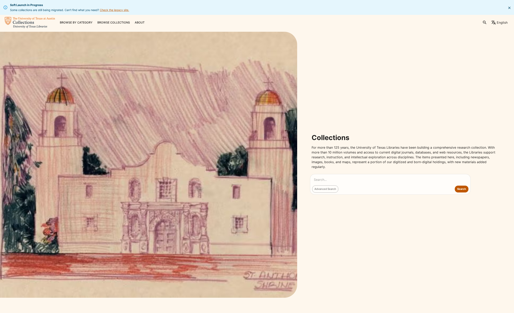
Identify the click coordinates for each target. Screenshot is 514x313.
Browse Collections (113, 22)
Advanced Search (325, 188)
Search (461, 188)
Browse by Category (76, 22)
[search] (485, 22)
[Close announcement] (509, 8)
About (140, 22)
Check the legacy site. (114, 10)
